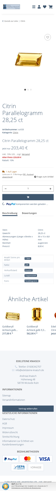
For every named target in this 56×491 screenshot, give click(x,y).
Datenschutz (8, 419)
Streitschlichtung (10, 436)
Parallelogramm (31, 281)
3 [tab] (31, 90)
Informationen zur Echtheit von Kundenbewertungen (17, 442)
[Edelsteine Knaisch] (11, 6)
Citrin (15, 132)
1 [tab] (25, 90)
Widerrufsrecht (10, 432)
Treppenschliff (30, 276)
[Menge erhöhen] (50, 189)
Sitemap (6, 395)
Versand (26, 154)
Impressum (8, 427)
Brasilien (28, 270)
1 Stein (27, 258)
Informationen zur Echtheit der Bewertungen (26, 488)
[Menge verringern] (5, 189)
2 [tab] (28, 90)
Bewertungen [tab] (29, 213)
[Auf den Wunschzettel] (48, 37)
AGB (4, 423)
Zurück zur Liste (11, 21)
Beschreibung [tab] (9, 213)
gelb (26, 265)
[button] (39, 7)
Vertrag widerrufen (28, 408)
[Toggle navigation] (33, 7)
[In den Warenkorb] (4, 30)
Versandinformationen (13, 399)
